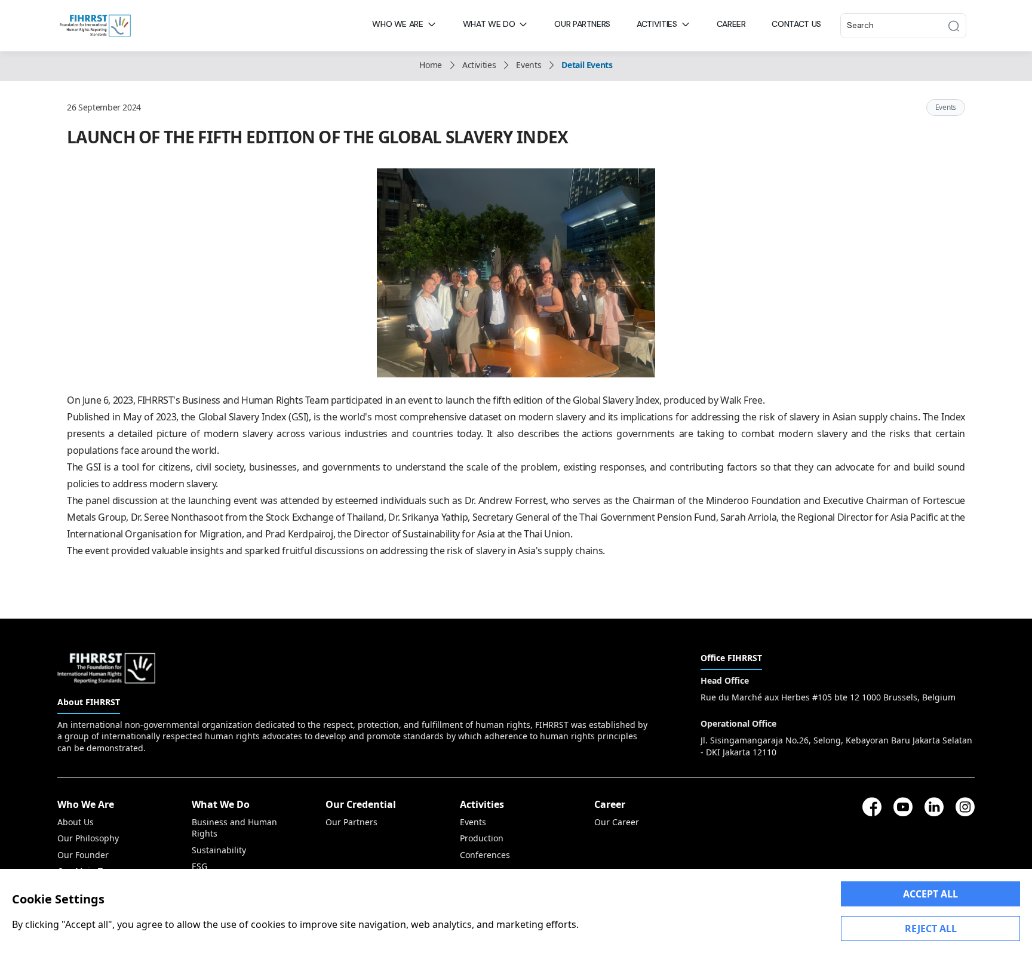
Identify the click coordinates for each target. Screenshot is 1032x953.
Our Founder (83, 854)
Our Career (616, 822)
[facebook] (872, 806)
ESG (199, 866)
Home (430, 64)
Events (528, 64)
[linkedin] (934, 806)
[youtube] (903, 806)
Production (481, 838)
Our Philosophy (88, 838)
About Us (75, 822)
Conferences (485, 854)
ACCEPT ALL (930, 893)
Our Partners (351, 822)
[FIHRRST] (95, 24)
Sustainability (219, 850)
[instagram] (965, 806)
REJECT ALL (931, 928)
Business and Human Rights (234, 827)
